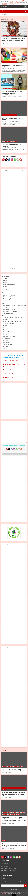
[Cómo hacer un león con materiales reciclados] (14, 135)
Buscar (25, 885)
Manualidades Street (10, 370)
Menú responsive (25, 6)
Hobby (5, 282)
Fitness (5, 334)
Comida (5, 330)
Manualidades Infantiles (11, 35)
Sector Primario (7, 344)
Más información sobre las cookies (8, 868)
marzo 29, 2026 (5, 823)
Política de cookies (5, 866)
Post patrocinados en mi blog (7, 865)
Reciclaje (6, 340)
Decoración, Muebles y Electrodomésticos (11, 787)
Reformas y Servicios (9, 299)
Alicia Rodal (10, 41)
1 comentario (17, 121)
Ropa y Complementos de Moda (12, 321)
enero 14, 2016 (5, 121)
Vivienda (5, 301)
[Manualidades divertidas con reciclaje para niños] (14, 55)
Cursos (5, 278)
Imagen (4, 315)
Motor (5, 287)
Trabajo (5, 289)
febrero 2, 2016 (5, 94)
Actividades (5, 276)
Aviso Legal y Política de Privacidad (8, 870)
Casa (3, 293)
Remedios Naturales (9, 336)
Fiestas (5, 280)
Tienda (4, 348)
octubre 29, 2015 (5, 147)
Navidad (7, 307)
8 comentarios (18, 94)
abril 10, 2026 (4, 41)
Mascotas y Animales (9, 284)
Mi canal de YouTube (8, 323)
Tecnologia (5, 346)
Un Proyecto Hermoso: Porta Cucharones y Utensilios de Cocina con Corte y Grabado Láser (13, 794)
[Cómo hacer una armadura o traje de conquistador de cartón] (14, 82)
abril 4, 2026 (4, 772)
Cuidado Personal (8, 332)
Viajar (4, 291)
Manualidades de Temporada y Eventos (14, 305)
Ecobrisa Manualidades (11, 361)
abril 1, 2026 (4, 797)
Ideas (3, 35)
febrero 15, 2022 (5, 68)
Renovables (6, 342)
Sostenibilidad (6, 338)
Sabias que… (5, 326)
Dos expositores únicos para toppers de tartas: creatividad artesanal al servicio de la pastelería (14, 845)
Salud (3, 328)
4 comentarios (18, 147)
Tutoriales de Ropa (8, 313)
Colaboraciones (4, 863)
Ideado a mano (8, 377)
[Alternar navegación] (2, 11)
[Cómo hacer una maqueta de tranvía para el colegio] (14, 108)
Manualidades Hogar (9, 309)
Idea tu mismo (8, 373)
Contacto (3, 878)
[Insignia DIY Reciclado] (14, 532)
